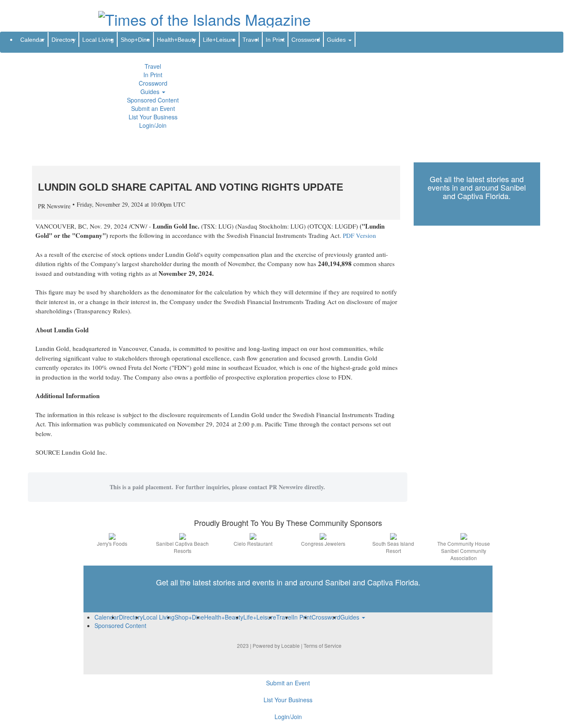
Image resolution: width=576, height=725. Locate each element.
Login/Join (153, 125)
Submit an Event (153, 108)
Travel (153, 66)
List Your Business (153, 117)
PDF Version (359, 235)
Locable (290, 645)
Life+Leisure (219, 39)
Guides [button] (150, 91)
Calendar (32, 39)
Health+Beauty (176, 39)
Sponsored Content (153, 100)
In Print (152, 74)
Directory (63, 39)
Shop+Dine (135, 39)
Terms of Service (323, 645)
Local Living (98, 39)
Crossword (153, 83)
